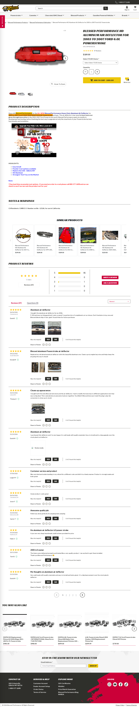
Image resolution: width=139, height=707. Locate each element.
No (55, 339)
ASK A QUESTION (110, 283)
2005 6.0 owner (37, 550)
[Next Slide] (65, 58)
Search (40, 8)
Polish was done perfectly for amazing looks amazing (47, 513)
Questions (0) (32, 303)
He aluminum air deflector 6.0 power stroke (49, 530)
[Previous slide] (4, 628)
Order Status (38, 689)
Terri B (12, 556)
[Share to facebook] (43, 344)
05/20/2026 (14, 513)
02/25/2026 (14, 393)
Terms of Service (39, 692)
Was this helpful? (35, 339)
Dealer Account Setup (41, 686)
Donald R (13, 360)
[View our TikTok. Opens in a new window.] (126, 684)
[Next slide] (134, 628)
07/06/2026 (14, 473)
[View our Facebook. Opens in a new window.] (121, 684)
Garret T (13, 519)
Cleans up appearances (40, 390)
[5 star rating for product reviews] (20, 310)
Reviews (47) (29, 285)
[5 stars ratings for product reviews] (29, 276)
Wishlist (61, 686)
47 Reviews (97, 51)
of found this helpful (73, 339)
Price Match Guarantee (67, 689)
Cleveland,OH (14, 497)
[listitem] (23, 240)
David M (13, 438)
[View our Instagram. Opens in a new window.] (109, 684)
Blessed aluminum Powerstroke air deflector (49, 351)
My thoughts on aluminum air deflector (47, 572)
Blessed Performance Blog (68, 692)
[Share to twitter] (49, 344)
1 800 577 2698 (124, 2)
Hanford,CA (13, 534)
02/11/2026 (14, 552)
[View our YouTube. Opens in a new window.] (115, 684)
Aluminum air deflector (40, 310)
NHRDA (61, 694)
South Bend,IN (14, 355)
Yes (48, 339)
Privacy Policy (120, 705)
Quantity (86, 67)
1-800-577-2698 (14, 688)
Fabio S (12, 539)
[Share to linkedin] (46, 344)
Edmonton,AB (14, 515)
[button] (88, 51)
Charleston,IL (14, 314)
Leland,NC (13, 395)
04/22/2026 (14, 353)
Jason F (12, 501)
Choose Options (14, 622)
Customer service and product (43, 471)
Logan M (13, 478)
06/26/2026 (14, 312)
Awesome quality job (39, 510)
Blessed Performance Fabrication (40, 22)
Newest (112, 301)
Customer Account (40, 683)
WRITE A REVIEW (110, 277)
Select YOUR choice (94, 59)
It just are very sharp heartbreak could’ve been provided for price (52, 533)
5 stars (28, 280)
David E (12, 318)
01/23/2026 (14, 434)
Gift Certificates (64, 683)
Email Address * (47, 662)
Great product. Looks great (39, 494)
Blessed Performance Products (18, 22)
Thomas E (13, 399)
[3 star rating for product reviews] (20, 530)
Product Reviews (21, 263)
